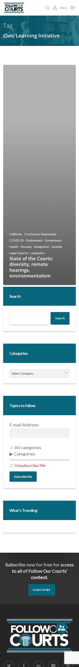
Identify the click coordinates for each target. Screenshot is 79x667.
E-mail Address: (24, 424)
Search (15, 296)
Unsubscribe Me (30, 465)
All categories (27, 447)
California (15, 234)
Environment (34, 240)
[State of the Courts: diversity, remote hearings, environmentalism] (39, 175)
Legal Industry (18, 253)
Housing (25, 246)
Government (53, 240)
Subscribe (42, 590)
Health (13, 246)
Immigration (41, 246)
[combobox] (39, 373)
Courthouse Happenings (40, 234)
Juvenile (56, 246)
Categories (24, 453)
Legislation (38, 253)
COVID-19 (16, 240)
